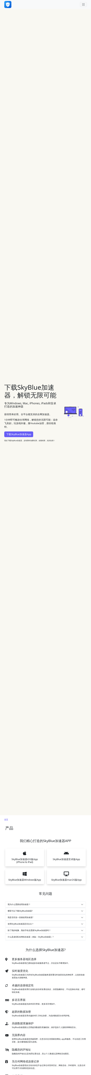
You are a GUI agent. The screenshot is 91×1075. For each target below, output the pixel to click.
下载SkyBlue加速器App (18, 434)
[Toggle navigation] (83, 4)
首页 (6, 819)
